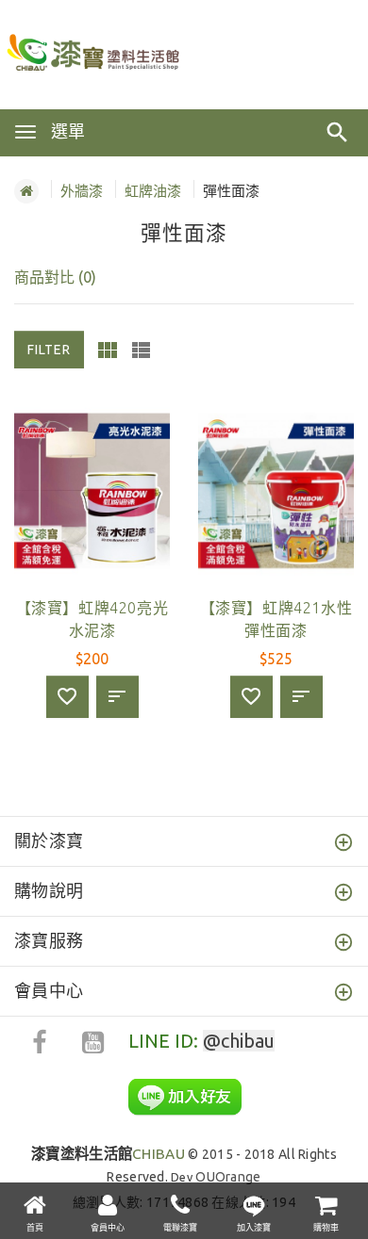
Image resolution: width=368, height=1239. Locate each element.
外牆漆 (81, 191)
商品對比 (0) (55, 277)
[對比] (117, 697)
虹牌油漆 (153, 191)
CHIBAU (108, 1154)
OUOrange (227, 1176)
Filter (49, 349)
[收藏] (67, 697)
